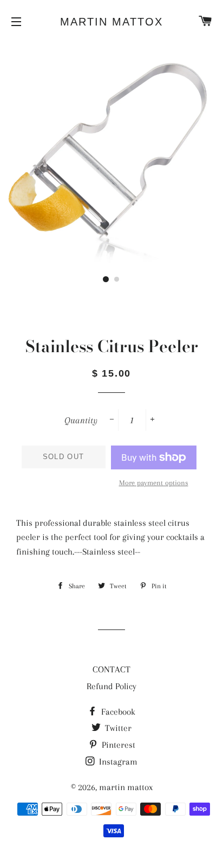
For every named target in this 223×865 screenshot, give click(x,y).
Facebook (117, 712)
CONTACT (111, 669)
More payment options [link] (153, 483)
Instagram (117, 761)
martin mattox (111, 22)
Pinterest (117, 745)
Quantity (80, 420)
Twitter (117, 728)
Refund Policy (111, 686)
